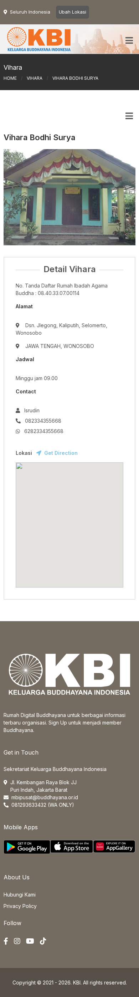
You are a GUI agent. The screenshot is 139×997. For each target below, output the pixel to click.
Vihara (34, 78)
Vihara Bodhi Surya (39, 137)
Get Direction (61, 453)
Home (10, 78)
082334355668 (43, 421)
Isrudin (32, 410)
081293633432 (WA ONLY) (42, 805)
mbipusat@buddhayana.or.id (44, 797)
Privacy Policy (20, 906)
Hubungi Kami (20, 895)
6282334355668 (43, 431)
